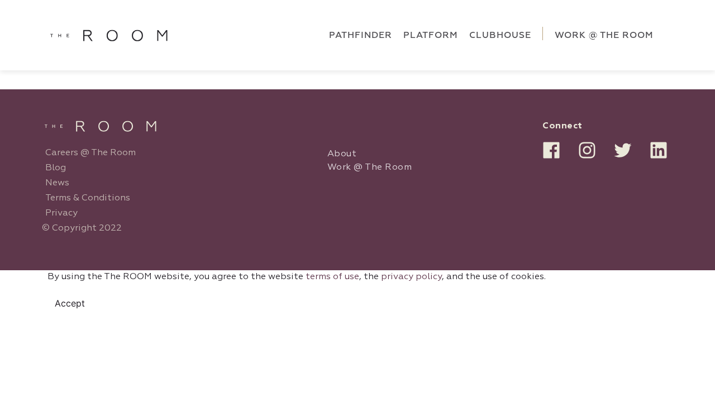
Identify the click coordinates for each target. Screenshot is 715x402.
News (57, 183)
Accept (70, 303)
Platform (430, 35)
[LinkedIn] (659, 150)
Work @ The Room (369, 167)
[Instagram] (587, 150)
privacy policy (411, 276)
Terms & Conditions (87, 198)
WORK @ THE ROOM (604, 35)
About (342, 154)
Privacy (61, 213)
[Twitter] (623, 150)
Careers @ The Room (90, 153)
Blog (55, 168)
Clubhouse (500, 35)
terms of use (332, 276)
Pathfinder (360, 35)
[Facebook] (551, 150)
